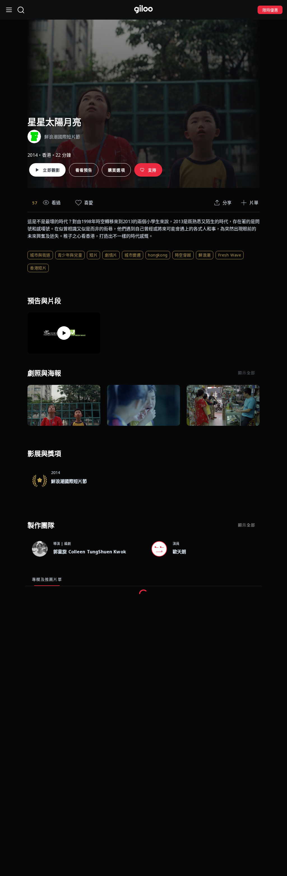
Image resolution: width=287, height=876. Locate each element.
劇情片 (111, 255)
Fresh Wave (229, 255)
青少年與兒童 (70, 255)
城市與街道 (40, 255)
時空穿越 (183, 255)
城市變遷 (132, 255)
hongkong (157, 255)
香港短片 (38, 268)
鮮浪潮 (204, 255)
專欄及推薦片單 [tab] (47, 579)
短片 (93, 255)
